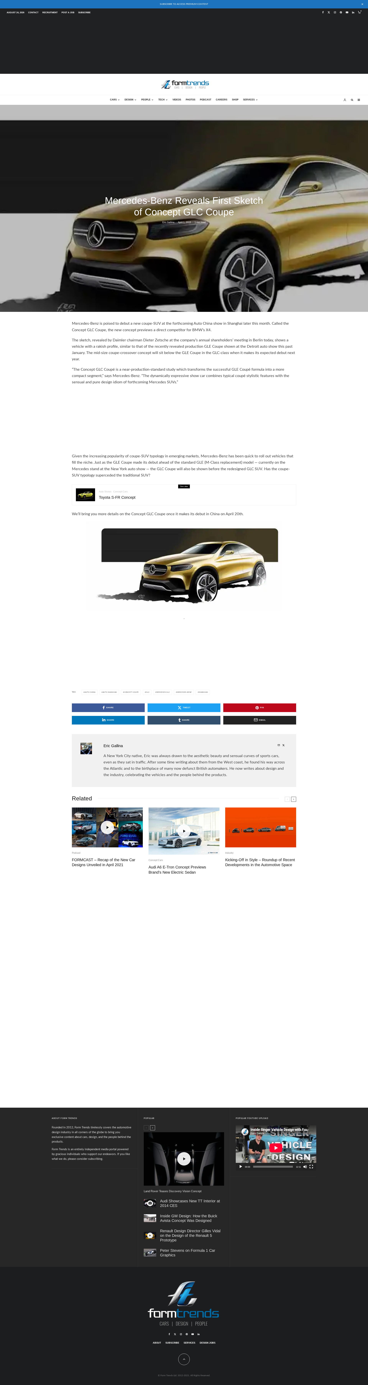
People (145, 99)
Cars (113, 99)
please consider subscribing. (85, 1158)
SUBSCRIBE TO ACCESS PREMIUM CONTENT (184, 4)
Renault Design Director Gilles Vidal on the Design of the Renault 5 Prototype (190, 1235)
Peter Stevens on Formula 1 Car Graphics (187, 1252)
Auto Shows (105, 491)
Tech (161, 99)
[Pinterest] (341, 12)
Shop (235, 99)
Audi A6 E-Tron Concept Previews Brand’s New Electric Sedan (177, 869)
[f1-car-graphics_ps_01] (150, 1253)
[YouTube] (347, 12)
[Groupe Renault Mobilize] (260, 827)
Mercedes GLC (163, 692)
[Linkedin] (353, 12)
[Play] (241, 1167)
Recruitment (50, 12)
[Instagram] (335, 12)
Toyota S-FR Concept (117, 497)
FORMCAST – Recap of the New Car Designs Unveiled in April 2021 (103, 862)
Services (249, 99)
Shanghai (203, 692)
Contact (33, 12)
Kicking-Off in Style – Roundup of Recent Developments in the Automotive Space (260, 862)
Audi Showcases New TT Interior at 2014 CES (190, 1203)
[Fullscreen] (311, 1167)
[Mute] (305, 1167)
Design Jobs (207, 1342)
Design (129, 99)
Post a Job (68, 12)
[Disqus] (184, 937)
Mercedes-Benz (184, 692)
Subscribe (84, 12)
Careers (221, 99)
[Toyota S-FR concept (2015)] (85, 494)
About (157, 1342)
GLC (147, 692)
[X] (329, 12)
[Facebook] (323, 12)
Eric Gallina (168, 222)
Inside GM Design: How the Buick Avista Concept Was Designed (188, 1218)
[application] (276, 1148)
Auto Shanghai (110, 692)
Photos (190, 99)
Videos (176, 99)
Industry (229, 853)
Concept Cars (120, 491)
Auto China (90, 692)
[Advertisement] (184, 45)
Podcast (205, 99)
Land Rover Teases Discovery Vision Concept (172, 1191)
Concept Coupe (131, 692)
